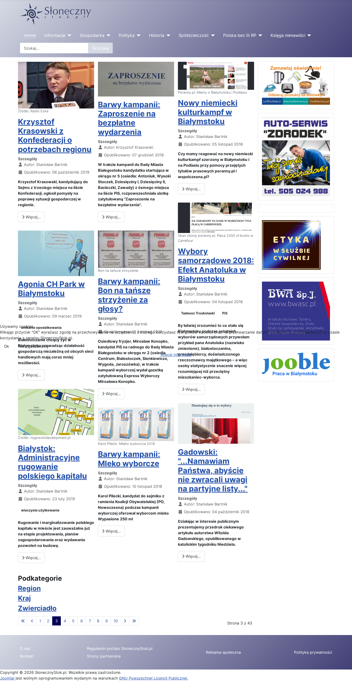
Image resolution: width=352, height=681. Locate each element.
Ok (6, 346)
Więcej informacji (176, 354)
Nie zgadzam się (33, 346)
